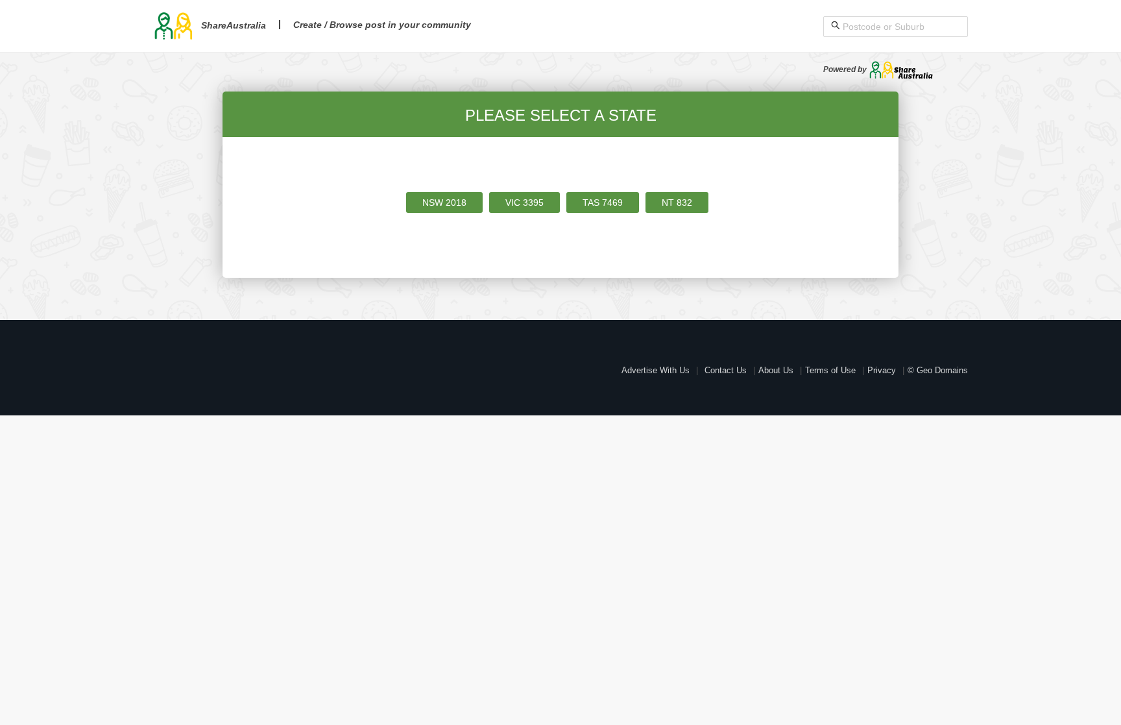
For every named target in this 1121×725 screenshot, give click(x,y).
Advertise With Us (655, 370)
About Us (775, 370)
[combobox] (901, 26)
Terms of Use (830, 370)
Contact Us (726, 370)
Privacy (881, 370)
